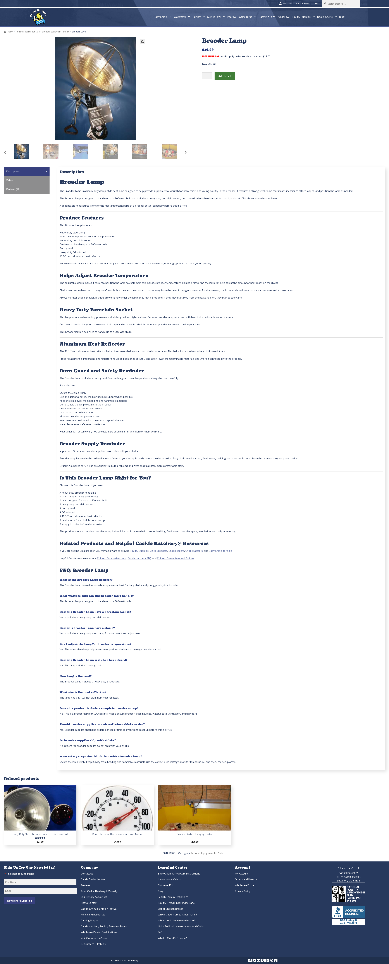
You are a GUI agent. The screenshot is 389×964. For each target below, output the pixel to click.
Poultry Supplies (301, 17)
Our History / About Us (94, 897)
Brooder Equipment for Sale (55, 31)
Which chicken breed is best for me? (178, 914)
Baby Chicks (160, 17)
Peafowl (231, 17)
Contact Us (87, 873)
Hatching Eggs (267, 17)
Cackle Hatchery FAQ (139, 558)
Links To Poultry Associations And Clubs (181, 926)
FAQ (160, 932)
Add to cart (224, 76)
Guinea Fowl (214, 17)
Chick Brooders (158, 550)
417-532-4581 (349, 868)
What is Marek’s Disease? (172, 938)
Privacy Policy (242, 891)
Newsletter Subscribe (19, 900)
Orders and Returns (246, 879)
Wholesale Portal (244, 885)
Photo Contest (89, 903)
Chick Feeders (176, 550)
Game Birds (245, 17)
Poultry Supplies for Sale (28, 31)
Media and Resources (93, 914)
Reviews (85, 885)
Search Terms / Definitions (173, 897)
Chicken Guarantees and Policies (175, 558)
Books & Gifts (325, 17)
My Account (241, 873)
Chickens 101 (165, 885)
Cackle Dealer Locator (93, 879)
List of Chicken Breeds (170, 908)
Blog (341, 17)
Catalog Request (90, 920)
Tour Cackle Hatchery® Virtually (99, 891)
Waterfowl (180, 17)
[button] (142, 41)
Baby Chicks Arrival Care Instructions (179, 873)
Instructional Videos (169, 879)
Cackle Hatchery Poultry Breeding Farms (104, 926)
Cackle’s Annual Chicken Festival (99, 908)
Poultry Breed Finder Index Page (176, 903)
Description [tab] (12, 171)
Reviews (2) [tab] (12, 189)
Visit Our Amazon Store (94, 938)
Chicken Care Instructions (111, 558)
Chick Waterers (194, 550)
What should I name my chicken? (176, 920)
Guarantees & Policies (93, 944)
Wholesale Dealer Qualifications (99, 932)
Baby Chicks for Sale (220, 550)
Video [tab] (9, 180)
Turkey (196, 17)
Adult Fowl (283, 17)
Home (10, 31)
